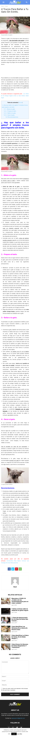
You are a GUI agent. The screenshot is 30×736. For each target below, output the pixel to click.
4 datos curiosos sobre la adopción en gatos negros (20, 609)
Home (2, 6)
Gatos (6, 6)
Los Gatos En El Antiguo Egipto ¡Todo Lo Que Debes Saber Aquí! (15, 95)
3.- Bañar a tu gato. (10, 113)
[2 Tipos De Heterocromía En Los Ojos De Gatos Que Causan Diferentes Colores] (5, 620)
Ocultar (20, 102)
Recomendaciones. (11, 117)
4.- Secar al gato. (9, 115)
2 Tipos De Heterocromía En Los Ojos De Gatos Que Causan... (20, 619)
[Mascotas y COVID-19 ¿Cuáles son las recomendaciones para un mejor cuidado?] (5, 601)
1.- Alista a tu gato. (9, 109)
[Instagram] (12, 727)
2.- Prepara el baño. (10, 111)
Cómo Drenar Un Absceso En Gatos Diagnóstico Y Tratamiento (20, 645)
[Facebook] (8, 727)
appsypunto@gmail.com (18, 718)
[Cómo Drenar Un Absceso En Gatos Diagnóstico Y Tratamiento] (5, 646)
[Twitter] (17, 727)
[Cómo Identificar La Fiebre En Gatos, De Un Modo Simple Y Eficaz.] (5, 638)
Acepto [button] (14, 733)
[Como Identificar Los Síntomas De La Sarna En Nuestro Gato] (5, 629)
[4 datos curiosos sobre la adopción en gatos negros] (5, 611)
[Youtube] (21, 727)
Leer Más (19, 734)
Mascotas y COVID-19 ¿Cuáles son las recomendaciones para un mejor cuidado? (20, 601)
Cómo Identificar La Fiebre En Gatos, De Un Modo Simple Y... (20, 637)
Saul (15, 587)
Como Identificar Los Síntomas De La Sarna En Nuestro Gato (20, 628)
